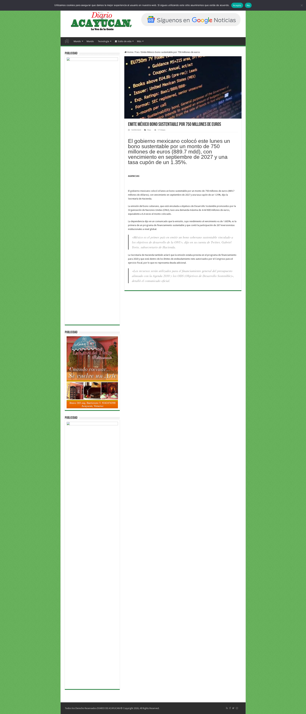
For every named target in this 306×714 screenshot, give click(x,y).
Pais (137, 52)
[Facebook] (230, 708)
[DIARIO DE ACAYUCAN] (98, 21)
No (248, 5)
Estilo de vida (124, 41)
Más (139, 41)
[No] (301, 5)
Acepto (237, 5)
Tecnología (103, 41)
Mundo (77, 41)
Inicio (67, 41)
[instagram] (237, 708)
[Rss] (227, 708)
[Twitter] (233, 708)
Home (130, 52)
